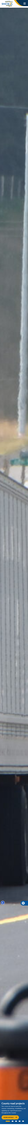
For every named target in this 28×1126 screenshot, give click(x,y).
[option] (14, 566)
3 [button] (16, 1121)
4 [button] (19, 1121)
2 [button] (12, 1121)
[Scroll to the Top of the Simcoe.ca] (24, 903)
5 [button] (23, 1121)
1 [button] (8, 1121)
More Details (9, 1117)
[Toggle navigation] (24, 3)
